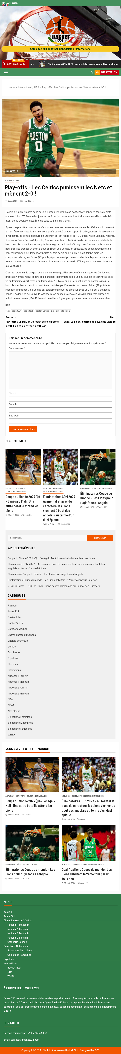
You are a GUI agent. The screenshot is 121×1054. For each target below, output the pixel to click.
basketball (28, 311)
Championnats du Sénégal (22, 634)
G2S (97, 1050)
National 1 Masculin (18, 681)
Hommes (13, 664)
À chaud (12, 605)
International (14, 670)
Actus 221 (10, 488)
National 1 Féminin (18, 675)
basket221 (16, 311)
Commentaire (17, 348)
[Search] (92, 72)
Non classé (14, 711)
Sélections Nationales (20, 728)
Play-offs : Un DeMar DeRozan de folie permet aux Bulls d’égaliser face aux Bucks (32, 321)
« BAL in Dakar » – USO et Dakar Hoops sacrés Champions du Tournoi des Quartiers (54, 586)
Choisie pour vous (18, 640)
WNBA (11, 734)
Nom (12, 393)
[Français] (6, 4)
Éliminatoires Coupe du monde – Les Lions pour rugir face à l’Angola (96, 498)
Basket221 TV (15, 623)
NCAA (11, 705)
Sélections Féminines (20, 716)
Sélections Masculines (16, 492)
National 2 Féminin (18, 687)
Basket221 (13, 201)
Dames (12, 646)
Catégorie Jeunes (17, 628)
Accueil (8, 912)
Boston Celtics (42, 311)
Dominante (9, 181)
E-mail (13, 404)
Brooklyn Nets (57, 311)
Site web (14, 415)
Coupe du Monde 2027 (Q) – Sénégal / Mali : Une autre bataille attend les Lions (51, 558)
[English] (3, 4)
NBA (17, 181)
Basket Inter (14, 617)
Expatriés (13, 658)
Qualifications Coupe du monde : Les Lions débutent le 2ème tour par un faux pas (52, 580)
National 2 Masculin (18, 693)
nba (68, 311)
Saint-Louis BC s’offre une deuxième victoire (89, 319)
